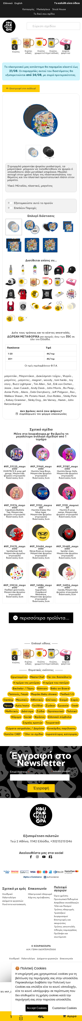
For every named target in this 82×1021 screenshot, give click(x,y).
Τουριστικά (52, 722)
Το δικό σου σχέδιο (44, 13)
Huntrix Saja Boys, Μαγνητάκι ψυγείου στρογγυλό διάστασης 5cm (41, 472)
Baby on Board (60, 688)
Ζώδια (40, 711)
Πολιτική (72, 711)
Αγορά (71, 1016)
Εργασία (63, 705)
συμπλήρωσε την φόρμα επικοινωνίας (42, 413)
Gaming (8, 699)
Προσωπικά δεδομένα (66, 899)
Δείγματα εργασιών (12, 900)
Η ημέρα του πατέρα (56, 682)
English (18, 3)
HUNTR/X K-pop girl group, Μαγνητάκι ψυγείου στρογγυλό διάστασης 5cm (14, 472)
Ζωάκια (50, 705)
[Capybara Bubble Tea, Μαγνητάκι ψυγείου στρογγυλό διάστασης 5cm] (14, 492)
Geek (75, 705)
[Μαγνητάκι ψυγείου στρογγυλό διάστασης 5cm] (14, 227)
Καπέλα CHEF (12, 734)
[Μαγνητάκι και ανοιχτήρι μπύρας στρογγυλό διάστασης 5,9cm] (32, 227)
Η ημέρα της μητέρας (26, 682)
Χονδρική (7, 894)
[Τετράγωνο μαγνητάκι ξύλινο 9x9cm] (32, 245)
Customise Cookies (64, 1008)
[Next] (67, 47)
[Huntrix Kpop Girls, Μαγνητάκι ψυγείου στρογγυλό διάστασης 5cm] (67, 453)
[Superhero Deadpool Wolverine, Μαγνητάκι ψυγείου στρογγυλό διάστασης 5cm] (41, 572)
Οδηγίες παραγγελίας (65, 930)
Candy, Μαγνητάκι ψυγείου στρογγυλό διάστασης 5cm (67, 590)
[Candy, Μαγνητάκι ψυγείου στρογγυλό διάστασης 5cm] (67, 572)
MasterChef (37, 677)
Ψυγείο (67, 375)
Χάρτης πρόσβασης (39, 897)
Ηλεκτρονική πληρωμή (40, 894)
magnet (36, 379)
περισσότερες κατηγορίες (62, 734)
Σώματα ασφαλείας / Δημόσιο (25, 728)
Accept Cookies (37, 1008)
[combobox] (53, 25)
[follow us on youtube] (44, 857)
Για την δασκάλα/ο (59, 677)
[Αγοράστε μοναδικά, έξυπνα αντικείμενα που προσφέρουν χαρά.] (9, 26)
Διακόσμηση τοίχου (48, 375)
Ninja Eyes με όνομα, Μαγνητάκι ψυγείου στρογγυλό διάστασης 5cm (41, 552)
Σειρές (75, 699)
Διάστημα (27, 711)
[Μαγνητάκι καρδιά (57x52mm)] (50, 227)
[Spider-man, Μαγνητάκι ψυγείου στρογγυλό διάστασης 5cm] (67, 533)
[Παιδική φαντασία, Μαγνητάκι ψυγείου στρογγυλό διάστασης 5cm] (14, 572)
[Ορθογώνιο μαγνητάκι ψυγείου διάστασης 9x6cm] (14, 245)
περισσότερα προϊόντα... (43, 618)
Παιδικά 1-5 (67, 694)
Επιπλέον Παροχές (25, 207)
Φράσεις (39, 716)
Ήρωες (8, 705)
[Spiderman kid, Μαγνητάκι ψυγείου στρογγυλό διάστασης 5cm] (14, 533)
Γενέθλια (37, 705)
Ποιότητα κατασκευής (14, 904)
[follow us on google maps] (50, 857)
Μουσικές (22, 699)
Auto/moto (22, 705)
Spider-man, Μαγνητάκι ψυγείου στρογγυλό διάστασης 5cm (67, 552)
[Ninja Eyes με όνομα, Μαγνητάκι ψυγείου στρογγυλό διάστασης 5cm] (41, 533)
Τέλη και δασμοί (62, 906)
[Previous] (15, 47)
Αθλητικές (37, 699)
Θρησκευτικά (55, 711)
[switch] (10, 202)
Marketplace (43, 9)
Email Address (19, 772)
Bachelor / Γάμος (23, 688)
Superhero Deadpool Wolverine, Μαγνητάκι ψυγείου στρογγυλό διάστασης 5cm (41, 593)
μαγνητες (24, 379)
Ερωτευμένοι (19, 677)
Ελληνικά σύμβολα (59, 716)
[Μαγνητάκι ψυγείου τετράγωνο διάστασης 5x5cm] (68, 227)
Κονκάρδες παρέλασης (61, 728)
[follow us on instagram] (37, 857)
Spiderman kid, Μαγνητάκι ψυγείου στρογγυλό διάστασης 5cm (14, 552)
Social (27, 716)
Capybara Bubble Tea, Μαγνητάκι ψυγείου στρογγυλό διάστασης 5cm (14, 511)
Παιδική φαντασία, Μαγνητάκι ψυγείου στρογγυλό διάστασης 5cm (14, 591)
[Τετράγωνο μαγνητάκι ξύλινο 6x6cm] (50, 245)
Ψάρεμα (16, 716)
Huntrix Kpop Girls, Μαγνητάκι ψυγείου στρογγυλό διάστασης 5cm (67, 472)
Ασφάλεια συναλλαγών (66, 902)
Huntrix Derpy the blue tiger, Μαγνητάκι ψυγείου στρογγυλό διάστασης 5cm (41, 512)
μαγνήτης (10, 379)
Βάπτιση (42, 688)
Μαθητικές (11, 711)
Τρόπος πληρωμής (64, 909)
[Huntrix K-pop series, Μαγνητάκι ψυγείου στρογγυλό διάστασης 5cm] (67, 492)
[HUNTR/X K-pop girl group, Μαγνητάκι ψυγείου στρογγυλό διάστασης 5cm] (14, 453)
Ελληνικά (8, 3)
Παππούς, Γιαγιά (18, 694)
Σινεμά (64, 699)
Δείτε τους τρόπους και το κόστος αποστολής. (41, 332)
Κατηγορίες (28, 9)
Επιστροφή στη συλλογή (22, 88)
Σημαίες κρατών (33, 722)
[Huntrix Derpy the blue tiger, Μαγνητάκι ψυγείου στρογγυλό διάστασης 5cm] (41, 492)
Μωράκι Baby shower (44, 694)
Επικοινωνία (37, 888)
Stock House (59, 9)
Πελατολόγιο (9, 897)
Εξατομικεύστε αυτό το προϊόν (33, 203)
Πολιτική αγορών (60, 889)
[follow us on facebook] (31, 857)
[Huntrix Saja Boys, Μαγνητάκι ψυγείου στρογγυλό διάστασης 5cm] (41, 453)
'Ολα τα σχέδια (33, 734)
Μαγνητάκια (26, 375)
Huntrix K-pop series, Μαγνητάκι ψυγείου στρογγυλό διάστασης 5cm (67, 511)
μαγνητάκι (10, 375)
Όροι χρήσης (61, 895)
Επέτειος (51, 699)
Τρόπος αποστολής (64, 926)
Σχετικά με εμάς (14, 888)
